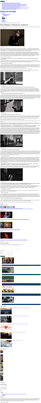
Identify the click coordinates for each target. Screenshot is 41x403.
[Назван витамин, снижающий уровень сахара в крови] (1, 365)
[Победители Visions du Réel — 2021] (1, 362)
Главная (3, 13)
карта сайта (3, 394)
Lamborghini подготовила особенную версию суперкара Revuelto (16, 265)
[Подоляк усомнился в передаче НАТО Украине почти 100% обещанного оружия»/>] (1, 352)
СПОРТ (3, 19)
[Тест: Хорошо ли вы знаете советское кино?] (1, 368)
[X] (5, 207)
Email (1, 253)
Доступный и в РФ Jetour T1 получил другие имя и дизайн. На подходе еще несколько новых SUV (15, 7)
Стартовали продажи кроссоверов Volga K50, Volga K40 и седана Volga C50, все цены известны (15, 8)
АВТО (3, 16)
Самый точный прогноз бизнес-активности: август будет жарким (11, 6)
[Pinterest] (14, 207)
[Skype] (11, 207)
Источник (1, 203)
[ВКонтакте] (1, 207)
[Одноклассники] (2, 207)
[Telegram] (12, 207)
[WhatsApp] (9, 207)
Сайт (1, 254)
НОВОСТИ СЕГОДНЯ (8, 11)
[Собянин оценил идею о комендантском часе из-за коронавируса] (1, 374)
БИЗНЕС (3, 20)
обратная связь (4, 395)
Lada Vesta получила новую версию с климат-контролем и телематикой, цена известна (14, 5)
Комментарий (2, 250)
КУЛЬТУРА (3, 18)
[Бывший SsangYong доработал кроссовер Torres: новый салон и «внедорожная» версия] (1, 356)
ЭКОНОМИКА (4, 21)
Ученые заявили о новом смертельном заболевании (17, 340)
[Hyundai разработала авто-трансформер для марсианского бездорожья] (1, 380)
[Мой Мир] (3, 207)
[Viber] (8, 207)
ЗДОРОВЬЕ (5, 15)
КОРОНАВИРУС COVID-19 (6, 14)
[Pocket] (6, 207)
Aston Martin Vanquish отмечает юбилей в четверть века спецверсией (11, 3)
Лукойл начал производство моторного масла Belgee (9, 9)
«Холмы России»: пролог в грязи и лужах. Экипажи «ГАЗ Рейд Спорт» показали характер (14, 4)
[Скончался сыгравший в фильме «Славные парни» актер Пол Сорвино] (1, 359)
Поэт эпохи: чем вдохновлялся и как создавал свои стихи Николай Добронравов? (14, 219)
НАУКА (3, 17)
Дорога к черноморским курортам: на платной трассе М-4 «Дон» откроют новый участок (21, 307)
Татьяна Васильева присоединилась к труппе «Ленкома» (10, 229)
